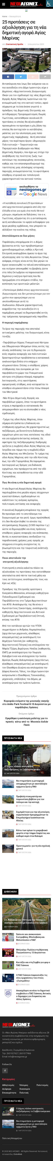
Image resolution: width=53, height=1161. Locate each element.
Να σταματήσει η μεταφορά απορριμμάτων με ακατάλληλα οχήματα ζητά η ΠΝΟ (31, 784)
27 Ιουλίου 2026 (12, 927)
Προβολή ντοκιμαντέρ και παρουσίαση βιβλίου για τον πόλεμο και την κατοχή (30, 799)
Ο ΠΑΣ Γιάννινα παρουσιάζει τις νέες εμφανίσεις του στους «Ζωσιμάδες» (31, 978)
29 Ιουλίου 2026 (23, 984)
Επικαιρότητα (15, 16)
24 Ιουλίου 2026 (23, 1003)
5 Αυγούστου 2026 (24, 956)
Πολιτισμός (42, 1085)
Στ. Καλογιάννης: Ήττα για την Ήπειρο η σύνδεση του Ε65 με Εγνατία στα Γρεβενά (25, 921)
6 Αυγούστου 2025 (36, 44)
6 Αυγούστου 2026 (24, 969)
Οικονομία (24, 1089)
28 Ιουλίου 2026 (23, 944)
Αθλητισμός (8, 1085)
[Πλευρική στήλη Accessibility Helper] (49, 3)
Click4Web (17, 1154)
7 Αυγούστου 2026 (12, 773)
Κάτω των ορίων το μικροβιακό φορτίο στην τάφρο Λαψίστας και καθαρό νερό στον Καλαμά (33, 833)
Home (4, 16)
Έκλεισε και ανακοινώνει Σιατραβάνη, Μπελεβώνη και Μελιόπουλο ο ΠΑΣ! (30, 937)
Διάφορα (6, 1089)
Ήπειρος (23, 1085)
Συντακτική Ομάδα (14, 44)
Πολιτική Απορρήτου (12, 1138)
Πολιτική (23, 1093)
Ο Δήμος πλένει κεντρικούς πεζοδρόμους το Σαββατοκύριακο (22, 768)
